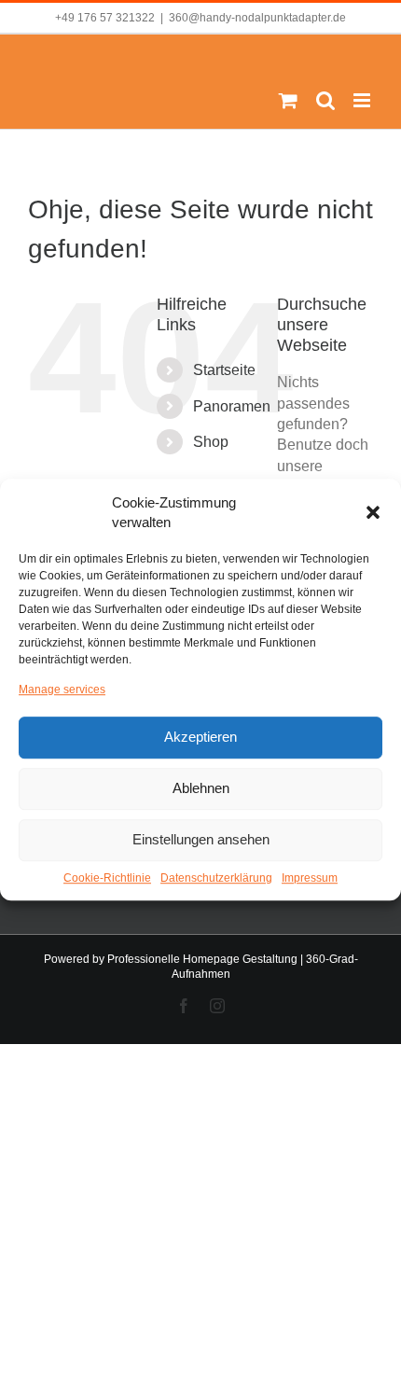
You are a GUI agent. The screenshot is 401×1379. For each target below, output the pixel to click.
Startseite (224, 370)
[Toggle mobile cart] (288, 100)
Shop (210, 442)
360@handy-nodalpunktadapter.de (257, 17)
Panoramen (231, 406)
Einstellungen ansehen (201, 840)
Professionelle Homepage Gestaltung (202, 959)
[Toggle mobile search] (325, 100)
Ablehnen (201, 789)
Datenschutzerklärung (216, 878)
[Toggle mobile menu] (363, 100)
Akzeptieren (200, 737)
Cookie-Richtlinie (107, 878)
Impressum (310, 878)
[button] (373, 512)
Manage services (62, 689)
